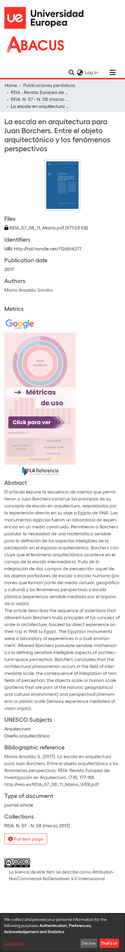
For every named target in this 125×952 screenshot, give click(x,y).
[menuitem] (79, 72)
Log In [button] (92, 72)
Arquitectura (17, 728)
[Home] (46, 18)
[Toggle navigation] (112, 72)
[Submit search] (71, 72)
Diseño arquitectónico (27, 735)
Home (11, 85)
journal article (18, 804)
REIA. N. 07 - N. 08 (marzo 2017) (40, 99)
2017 (9, 269)
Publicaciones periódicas (49, 85)
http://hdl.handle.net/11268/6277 (48, 248)
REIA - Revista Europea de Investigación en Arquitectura (40, 92)
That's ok (109, 943)
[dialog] (62, 932)
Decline (89, 943)
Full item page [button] (28, 839)
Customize (14, 943)
